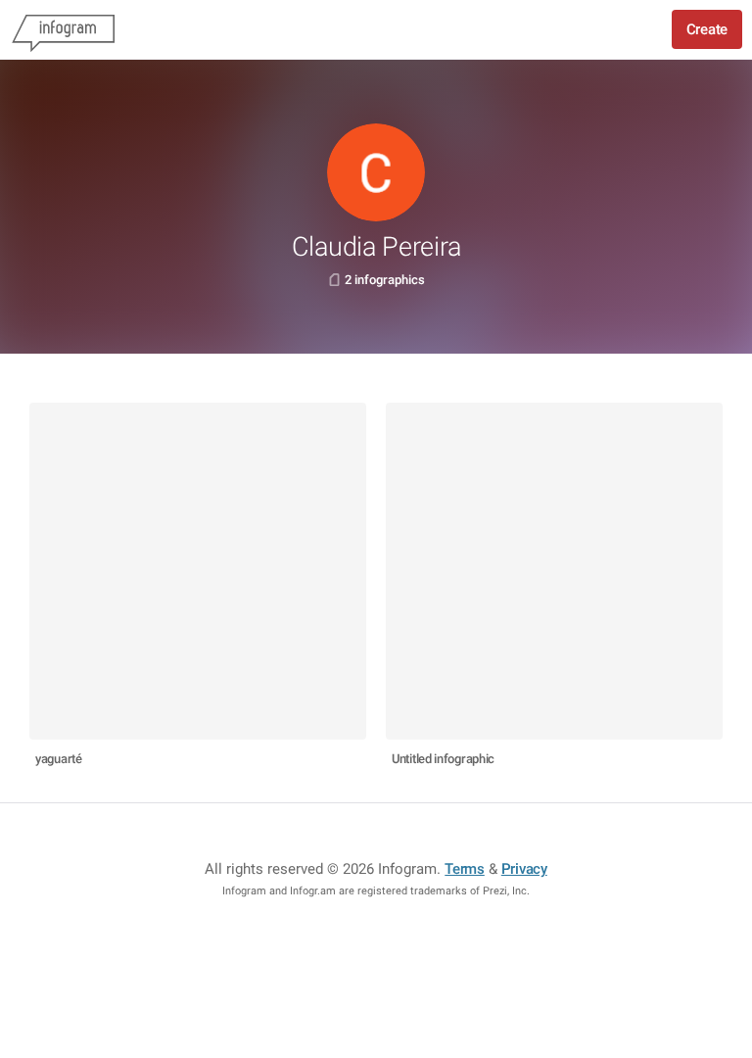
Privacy (524, 869)
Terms (465, 869)
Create (707, 29)
